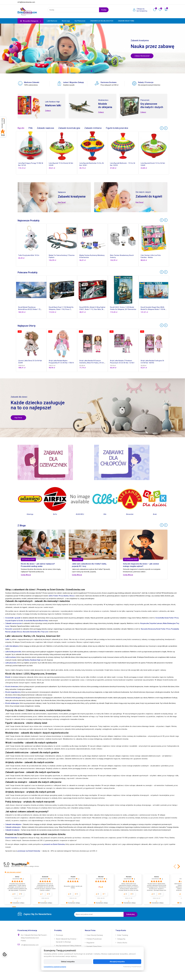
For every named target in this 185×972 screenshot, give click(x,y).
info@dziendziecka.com (30, 945)
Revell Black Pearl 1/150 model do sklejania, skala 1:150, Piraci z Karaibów (61, 309)
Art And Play (164, 514)
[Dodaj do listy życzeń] (45, 134)
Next (181, 50)
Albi (89, 514)
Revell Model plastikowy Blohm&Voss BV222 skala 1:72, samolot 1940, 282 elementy (29, 309)
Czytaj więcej (26, 575)
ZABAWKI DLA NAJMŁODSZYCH (101, 21)
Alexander (114, 514)
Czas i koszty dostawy (95, 935)
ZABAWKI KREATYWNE (126, 21)
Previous (3, 50)
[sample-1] (92, 49)
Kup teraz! (62, 202)
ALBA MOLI (65, 514)
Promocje (59, 935)
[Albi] (89, 499)
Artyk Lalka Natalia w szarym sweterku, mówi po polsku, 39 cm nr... (91, 363)
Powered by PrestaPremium (132, 966)
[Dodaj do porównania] (45, 139)
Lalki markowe (52, 21)
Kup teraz (18, 418)
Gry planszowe (80, 21)
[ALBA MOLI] (64, 499)
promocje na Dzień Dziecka (29, 851)
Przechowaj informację (27, 930)
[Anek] (139, 499)
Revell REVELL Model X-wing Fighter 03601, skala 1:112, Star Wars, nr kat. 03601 (92, 309)
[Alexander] (114, 499)
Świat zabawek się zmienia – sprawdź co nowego (66, 940)
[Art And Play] (164, 499)
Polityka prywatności (94, 939)
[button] (175, 866)
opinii (30, 866)
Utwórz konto (122, 943)
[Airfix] (39, 499)
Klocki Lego (66, 21)
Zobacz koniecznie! (142, 56)
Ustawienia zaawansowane (55, 967)
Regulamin (90, 943)
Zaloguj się (121, 939)
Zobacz (48, 110)
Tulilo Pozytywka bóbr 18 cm (28, 255)
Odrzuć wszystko (68, 962)
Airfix (40, 514)
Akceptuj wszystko (117, 962)
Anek (139, 514)
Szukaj (103, 10)
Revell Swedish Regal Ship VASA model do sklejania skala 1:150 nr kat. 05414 (153, 309)
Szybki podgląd (45, 144)
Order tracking (122, 935)
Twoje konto (121, 930)
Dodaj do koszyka (45, 148)
